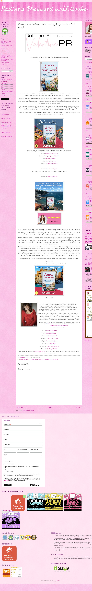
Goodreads (4, 81)
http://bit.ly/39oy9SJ (51, 343)
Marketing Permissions (9, 464)
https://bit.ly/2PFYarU (50, 161)
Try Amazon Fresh (6, 132)
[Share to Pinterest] (39, 357)
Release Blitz (38, 359)
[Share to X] (37, 357)
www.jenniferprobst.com (48, 324)
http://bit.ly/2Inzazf (51, 336)
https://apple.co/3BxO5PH (52, 156)
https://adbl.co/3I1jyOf (51, 169)
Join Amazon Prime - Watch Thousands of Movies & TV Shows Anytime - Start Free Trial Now (6, 125)
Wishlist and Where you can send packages (6, 43)
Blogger (58, 580)
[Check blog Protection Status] (4, 35)
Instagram (3, 83)
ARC (22, 359)
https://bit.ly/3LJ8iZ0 (52, 164)
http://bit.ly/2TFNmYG (52, 338)
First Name (6, 429)
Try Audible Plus (6, 118)
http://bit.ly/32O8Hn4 (51, 349)
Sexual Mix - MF (46, 359)
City (4, 449)
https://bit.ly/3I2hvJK (52, 177)
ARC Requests (5, 62)
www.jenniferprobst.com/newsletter (59, 325)
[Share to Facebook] (38, 357)
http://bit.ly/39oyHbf (51, 333)
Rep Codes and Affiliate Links (5, 49)
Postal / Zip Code (34, 449)
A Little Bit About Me (6, 52)
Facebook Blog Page (6, 79)
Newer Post (20, 408)
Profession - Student (29, 359)
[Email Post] (31, 357)
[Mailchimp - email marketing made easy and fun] (34, 486)
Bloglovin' (3, 87)
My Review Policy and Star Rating (7, 60)
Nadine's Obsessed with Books (44, 9)
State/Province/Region (22, 449)
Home (49, 408)
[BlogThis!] (35, 357)
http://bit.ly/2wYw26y (51, 341)
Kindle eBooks (5, 114)
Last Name (6, 434)
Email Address (7, 424)
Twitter (3, 89)
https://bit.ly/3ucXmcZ (50, 158)
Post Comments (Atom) (28, 410)
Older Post (78, 408)
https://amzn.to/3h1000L (53, 346)
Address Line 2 (7, 444)
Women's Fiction (54, 359)
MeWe (3, 95)
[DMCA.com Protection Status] (62, 571)
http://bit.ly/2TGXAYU (39, 351)
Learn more (6, 480)
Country (5, 454)
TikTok (2, 85)
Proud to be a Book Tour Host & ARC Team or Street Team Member (6, 55)
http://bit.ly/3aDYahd (51, 330)
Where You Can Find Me (6, 46)
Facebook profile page (7, 91)
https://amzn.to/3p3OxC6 (51, 153)
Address (5, 439)
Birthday (5, 459)
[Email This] (34, 357)
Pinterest (3, 93)
